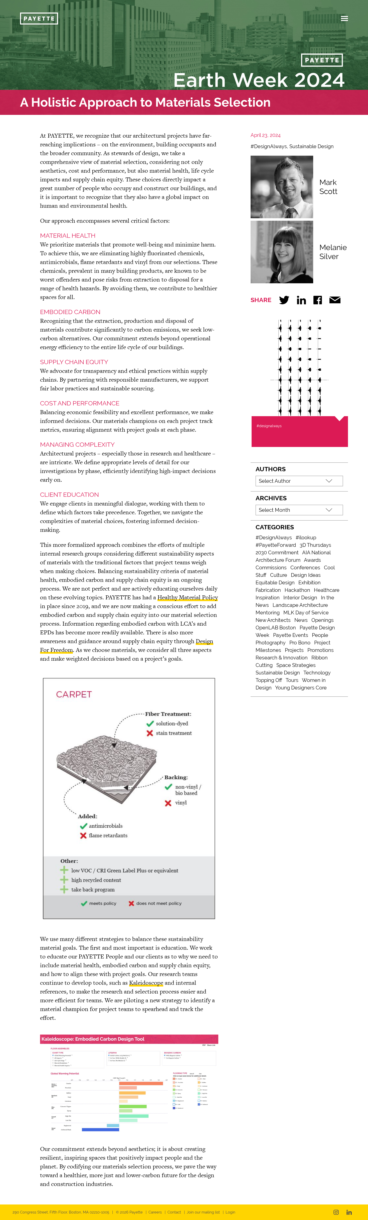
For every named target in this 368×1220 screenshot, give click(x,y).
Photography (271, 643)
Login (230, 1212)
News (301, 620)
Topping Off (269, 680)
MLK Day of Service (306, 613)
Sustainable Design (311, 146)
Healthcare (326, 590)
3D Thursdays (315, 545)
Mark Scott (328, 187)
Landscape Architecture (300, 605)
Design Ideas (306, 575)
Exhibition (309, 583)
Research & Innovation (282, 658)
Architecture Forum (278, 560)
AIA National (316, 553)
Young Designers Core (301, 688)
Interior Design (300, 598)
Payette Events (290, 635)
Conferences (305, 568)
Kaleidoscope (146, 983)
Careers (155, 1212)
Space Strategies (296, 665)
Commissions (271, 568)
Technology (317, 673)
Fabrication (268, 590)
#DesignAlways (269, 146)
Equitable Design (275, 583)
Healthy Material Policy (187, 597)
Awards (312, 560)
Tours (292, 680)
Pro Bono (299, 643)
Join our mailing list (203, 1212)
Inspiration (268, 598)
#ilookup (306, 538)
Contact (174, 1212)
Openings (322, 620)
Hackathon (297, 590)
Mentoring (268, 613)
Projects (294, 650)
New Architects (273, 620)
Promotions (320, 650)
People (320, 635)
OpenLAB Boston (276, 628)
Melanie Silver (333, 252)
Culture (278, 575)
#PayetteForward (276, 545)
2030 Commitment (277, 553)
